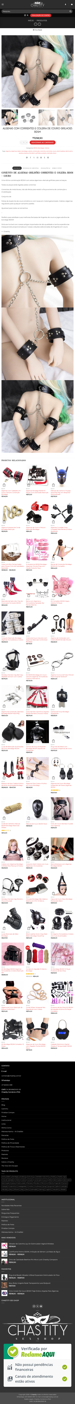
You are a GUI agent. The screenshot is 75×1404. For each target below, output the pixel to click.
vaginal (48, 1189)
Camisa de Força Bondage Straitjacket (60, 712)
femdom (32, 153)
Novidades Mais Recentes (11, 1206)
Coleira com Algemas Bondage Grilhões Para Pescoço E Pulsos (12, 865)
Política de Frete (7, 1139)
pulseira (43, 153)
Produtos (42, 20)
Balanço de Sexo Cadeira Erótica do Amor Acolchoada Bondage (12, 784)
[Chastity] (37, 4)
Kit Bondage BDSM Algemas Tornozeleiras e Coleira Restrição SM (12, 971)
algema (8, 151)
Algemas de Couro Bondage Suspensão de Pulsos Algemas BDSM (61, 785)
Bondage (41, 148)
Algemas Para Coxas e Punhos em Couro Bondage (36, 784)
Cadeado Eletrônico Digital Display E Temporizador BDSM (61, 1045)
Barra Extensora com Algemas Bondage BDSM (61, 865)
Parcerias (4, 1135)
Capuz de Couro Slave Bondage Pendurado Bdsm (61, 900)
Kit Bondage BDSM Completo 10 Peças (12, 1045)
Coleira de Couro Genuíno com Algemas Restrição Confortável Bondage (36, 640)
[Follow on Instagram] (25, 15)
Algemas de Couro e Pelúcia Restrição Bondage (35, 528)
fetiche (52, 1183)
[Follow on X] (27, 15)
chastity (53, 1176)
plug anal (51, 1186)
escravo (26, 153)
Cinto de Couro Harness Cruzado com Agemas (62, 824)
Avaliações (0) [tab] (45, 168)
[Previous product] (39, 24)
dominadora (61, 151)
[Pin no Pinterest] (41, 157)
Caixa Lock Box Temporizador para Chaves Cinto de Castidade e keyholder (12, 566)
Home (3, 1116)
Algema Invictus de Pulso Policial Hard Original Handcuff (62, 676)
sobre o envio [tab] (57, 168)
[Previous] (5, 71)
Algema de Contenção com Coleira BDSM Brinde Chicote (61, 639)
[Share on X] (34, 157)
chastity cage (62, 1176)
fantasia (30, 1183)
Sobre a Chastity (7, 1162)
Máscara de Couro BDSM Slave (36, 824)
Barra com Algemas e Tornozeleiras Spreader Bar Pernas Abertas (35, 603)
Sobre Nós (5, 1209)
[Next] (69, 71)
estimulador (22, 1183)
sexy (10, 1189)
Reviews (4, 1158)
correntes (49, 151)
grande (58, 1183)
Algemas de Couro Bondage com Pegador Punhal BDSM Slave (35, 1046)
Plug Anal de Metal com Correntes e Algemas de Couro (61, 747)
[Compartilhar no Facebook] (30, 157)
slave (54, 153)
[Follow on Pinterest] (41, 1306)
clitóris (18, 1180)
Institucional (6, 1120)
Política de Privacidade (10, 1143)
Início (31, 20)
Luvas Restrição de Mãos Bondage (9, 935)
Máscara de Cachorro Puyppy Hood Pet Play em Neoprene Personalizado (61, 492)
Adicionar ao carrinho (43, 142)
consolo (30, 1180)
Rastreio (4, 1154)
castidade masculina (42, 1176)
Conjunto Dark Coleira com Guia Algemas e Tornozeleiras (37, 865)
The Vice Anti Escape (9, 1166)
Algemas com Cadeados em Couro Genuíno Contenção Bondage (11, 492)
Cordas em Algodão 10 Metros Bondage (36, 970)
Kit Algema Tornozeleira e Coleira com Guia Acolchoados (62, 935)
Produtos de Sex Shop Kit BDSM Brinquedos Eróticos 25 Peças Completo (62, 1009)
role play (5, 1189)
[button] (2, 4)
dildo (50, 1180)
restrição (49, 153)
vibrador (63, 1189)
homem (64, 1183)
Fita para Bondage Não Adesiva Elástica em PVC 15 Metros (36, 900)
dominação (5, 1183)
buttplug (23, 1176)
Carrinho (4, 1109)
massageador (22, 1186)
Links (3, 1124)
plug (44, 1186)
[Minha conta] (65, 4)
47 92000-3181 (6, 1085)
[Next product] (35, 24)
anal (3, 1176)
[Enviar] (70, 11)
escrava (21, 153)
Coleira (47, 148)
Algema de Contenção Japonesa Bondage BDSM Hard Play (12, 712)
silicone (16, 1189)
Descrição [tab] (17, 168)
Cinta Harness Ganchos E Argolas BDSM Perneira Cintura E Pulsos (37, 712)
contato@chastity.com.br (11, 1076)
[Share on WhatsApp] (27, 157)
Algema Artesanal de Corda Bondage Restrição (10, 528)
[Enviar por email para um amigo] (37, 157)
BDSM (35, 148)
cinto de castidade (8, 1180)
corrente (43, 151)
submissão (33, 1189)
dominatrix (69, 151)
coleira (30, 151)
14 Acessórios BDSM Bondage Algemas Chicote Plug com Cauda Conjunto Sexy (36, 566)
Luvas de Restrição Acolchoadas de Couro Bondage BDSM (12, 747)
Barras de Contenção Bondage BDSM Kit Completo (61, 565)
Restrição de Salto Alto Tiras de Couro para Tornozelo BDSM (12, 602)
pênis (57, 1186)
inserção (4, 1186)
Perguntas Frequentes (10, 1213)
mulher (30, 1186)
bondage (25, 151)
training (41, 1189)
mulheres (38, 1186)
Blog (3, 1105)
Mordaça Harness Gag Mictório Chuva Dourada (12, 900)
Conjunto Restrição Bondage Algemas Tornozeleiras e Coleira (12, 639)
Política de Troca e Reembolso (13, 1147)
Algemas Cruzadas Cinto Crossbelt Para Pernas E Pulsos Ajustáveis (61, 529)
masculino (12, 1186)
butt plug (31, 1176)
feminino (45, 1183)
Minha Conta (6, 1128)
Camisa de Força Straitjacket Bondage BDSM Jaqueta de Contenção (36, 748)
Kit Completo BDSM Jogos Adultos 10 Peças (60, 602)
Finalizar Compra (7, 1112)
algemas (14, 151)
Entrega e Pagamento (10, 1217)
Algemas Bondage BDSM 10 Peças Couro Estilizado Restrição (37, 491)
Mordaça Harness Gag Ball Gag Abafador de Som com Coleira (12, 676)
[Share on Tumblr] (44, 157)
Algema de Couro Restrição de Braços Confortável (11, 1008)
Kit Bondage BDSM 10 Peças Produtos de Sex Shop (60, 970)
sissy (22, 1189)
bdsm (19, 151)
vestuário (56, 1189)
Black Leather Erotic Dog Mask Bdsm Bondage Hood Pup (36, 935)
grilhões (38, 153)
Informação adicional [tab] (31, 168)
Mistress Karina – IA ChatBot (12, 1131)
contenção (36, 151)
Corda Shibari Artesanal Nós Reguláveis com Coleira (35, 1008)
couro (54, 151)
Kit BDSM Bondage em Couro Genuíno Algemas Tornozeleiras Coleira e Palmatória (37, 676)
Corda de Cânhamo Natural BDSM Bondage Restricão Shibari (10, 825)
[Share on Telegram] (48, 157)
